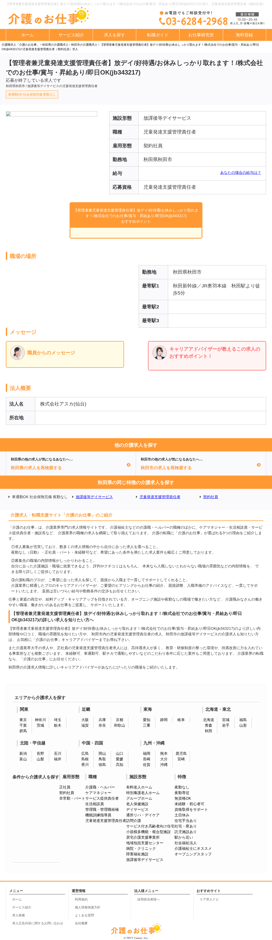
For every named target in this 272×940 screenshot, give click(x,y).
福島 (243, 720)
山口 (119, 753)
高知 (119, 764)
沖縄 (164, 764)
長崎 (146, 759)
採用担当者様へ (148, 899)
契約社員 (210, 497)
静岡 (164, 720)
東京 (23, 720)
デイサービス (137, 809)
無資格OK (183, 798)
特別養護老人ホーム (143, 793)
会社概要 (81, 923)
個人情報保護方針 (87, 907)
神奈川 (40, 720)
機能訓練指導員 (98, 815)
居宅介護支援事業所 (143, 837)
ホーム (27, 35)
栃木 (57, 725)
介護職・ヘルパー (100, 787)
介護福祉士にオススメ (193, 848)
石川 (57, 753)
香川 (85, 764)
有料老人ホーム (139, 787)
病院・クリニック (141, 848)
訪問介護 (133, 820)
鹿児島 (181, 753)
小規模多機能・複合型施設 (148, 832)
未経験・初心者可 (189, 804)
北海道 (208, 720)
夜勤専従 (182, 793)
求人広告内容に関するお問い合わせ (37, 923)
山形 (243, 725)
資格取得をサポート (191, 809)
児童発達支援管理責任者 (159, 497)
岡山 (102, 753)
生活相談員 (94, 804)
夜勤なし (182, 787)
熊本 (164, 753)
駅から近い (184, 837)
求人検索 (18, 915)
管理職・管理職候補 (102, 809)
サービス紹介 (71, 35)
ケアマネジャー (98, 793)
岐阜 (181, 720)
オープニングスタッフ (193, 854)
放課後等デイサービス (94, 497)
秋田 (208, 731)
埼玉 (57, 720)
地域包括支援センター (144, 843)
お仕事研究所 (201, 35)
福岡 (146, 753)
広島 (85, 753)
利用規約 (81, 899)
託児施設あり (186, 832)
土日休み (182, 815)
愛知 (146, 720)
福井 (57, 759)
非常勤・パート (72, 798)
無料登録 (244, 35)
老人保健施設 (137, 804)
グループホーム (139, 798)
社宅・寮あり (186, 826)
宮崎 (181, 759)
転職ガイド (157, 35)
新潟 (23, 753)
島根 (85, 759)
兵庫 (102, 720)
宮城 (226, 720)
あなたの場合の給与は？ (240, 172)
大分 (164, 759)
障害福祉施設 (137, 854)
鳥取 (102, 759)
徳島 (102, 764)
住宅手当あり (186, 820)
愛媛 (119, 759)
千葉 (23, 725)
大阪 (85, 720)
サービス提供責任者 (102, 798)
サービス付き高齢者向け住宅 (150, 826)
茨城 (40, 725)
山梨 (40, 759)
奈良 (102, 725)
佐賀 (146, 764)
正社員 (64, 787)
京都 (119, 720)
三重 (146, 725)
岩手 (226, 725)
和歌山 (119, 725)
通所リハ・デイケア (143, 815)
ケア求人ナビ (209, 899)
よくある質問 (84, 915)
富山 (23, 759)
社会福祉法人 (186, 843)
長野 (40, 753)
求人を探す (114, 35)
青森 (208, 725)
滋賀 (85, 725)
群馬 (23, 731)
